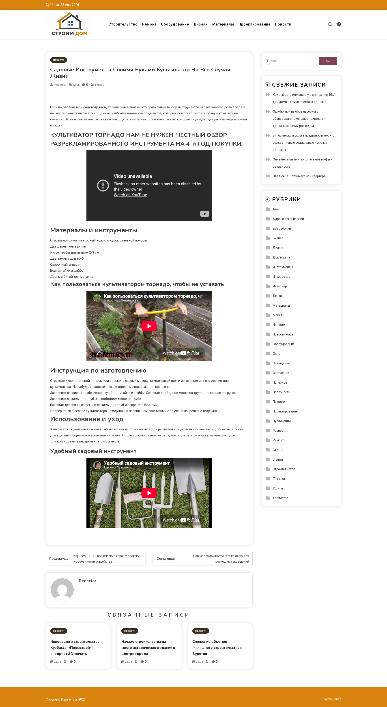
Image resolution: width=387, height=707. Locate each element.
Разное (278, 430)
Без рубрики (282, 228)
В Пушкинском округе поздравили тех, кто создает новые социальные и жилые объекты (304, 143)
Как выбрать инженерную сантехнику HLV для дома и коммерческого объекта (304, 98)
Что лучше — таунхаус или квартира (299, 176)
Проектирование (255, 24)
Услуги (278, 488)
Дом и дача (281, 257)
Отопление (281, 373)
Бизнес (278, 238)
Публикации (282, 421)
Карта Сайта (332, 699)
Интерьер (280, 286)
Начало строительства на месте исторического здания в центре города (148, 647)
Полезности (281, 392)
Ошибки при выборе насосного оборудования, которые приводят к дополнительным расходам (299, 119)
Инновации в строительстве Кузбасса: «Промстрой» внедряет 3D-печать (75, 647)
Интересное (281, 276)
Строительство (123, 24)
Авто (276, 209)
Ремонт (149, 24)
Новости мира (283, 334)
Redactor (60, 84)
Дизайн (201, 24)
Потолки (279, 402)
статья (278, 459)
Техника (279, 479)
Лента (277, 296)
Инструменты (283, 267)
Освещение (281, 363)
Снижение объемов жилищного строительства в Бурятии (217, 647)
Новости (283, 24)
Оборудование (175, 24)
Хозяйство (280, 498)
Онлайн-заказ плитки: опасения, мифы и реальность (302, 163)
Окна (276, 353)
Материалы (223, 24)
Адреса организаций (288, 219)
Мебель (278, 315)
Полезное (280, 382)
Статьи (278, 450)
